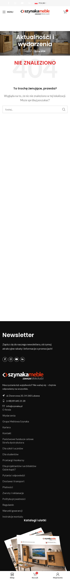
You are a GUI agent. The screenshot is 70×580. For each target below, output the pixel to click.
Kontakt (6, 433)
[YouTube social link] (22, 3)
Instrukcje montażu (12, 516)
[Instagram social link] (15, 3)
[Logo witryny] (35, 11)
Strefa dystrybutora (13, 442)
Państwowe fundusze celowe (18, 439)
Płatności (7, 487)
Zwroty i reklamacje (13, 493)
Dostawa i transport (13, 481)
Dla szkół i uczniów (12, 448)
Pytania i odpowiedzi (13, 475)
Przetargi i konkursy (13, 460)
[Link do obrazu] (22, 375)
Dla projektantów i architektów (19, 466)
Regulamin (8, 504)
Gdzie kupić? (9, 469)
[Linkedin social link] (29, 3)
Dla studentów (10, 454)
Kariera (6, 427)
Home (28, 51)
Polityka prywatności (13, 498)
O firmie (6, 409)
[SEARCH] (64, 109)
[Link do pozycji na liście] (35, 401)
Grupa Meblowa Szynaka (15, 421)
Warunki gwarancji (12, 510)
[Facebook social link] (8, 3)
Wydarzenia (8, 415)
